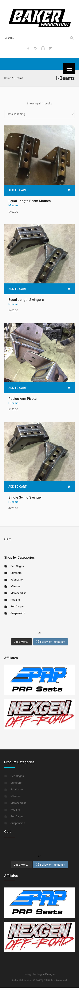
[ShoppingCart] (50, 48)
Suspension (18, 613)
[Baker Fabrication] (39, 18)
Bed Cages (17, 566)
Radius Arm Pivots (22, 399)
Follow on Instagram (52, 641)
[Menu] (69, 68)
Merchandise (18, 593)
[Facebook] (28, 48)
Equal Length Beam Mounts (29, 201)
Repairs (15, 599)
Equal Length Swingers (26, 300)
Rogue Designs (46, 974)
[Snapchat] (43, 48)
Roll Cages (17, 606)
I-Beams (13, 205)
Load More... (21, 641)
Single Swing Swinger (25, 497)
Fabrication (17, 579)
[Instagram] (35, 48)
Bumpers (16, 572)
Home (7, 78)
